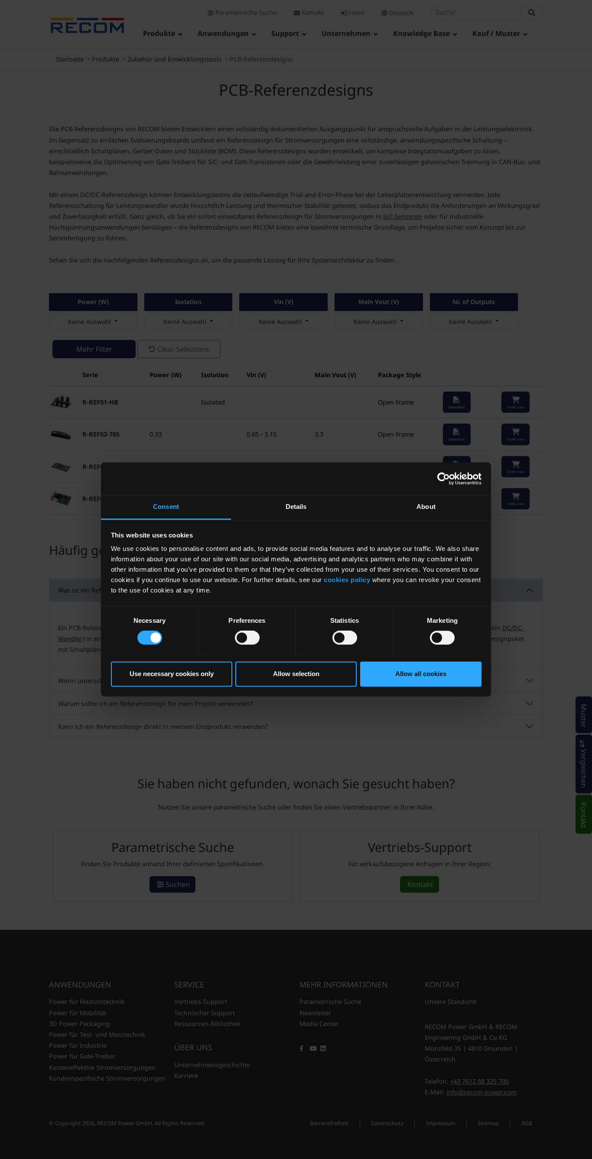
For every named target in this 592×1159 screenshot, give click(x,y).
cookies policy (347, 579)
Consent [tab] (166, 506)
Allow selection (296, 673)
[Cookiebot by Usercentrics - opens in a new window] (443, 478)
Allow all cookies (420, 673)
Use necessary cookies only (172, 673)
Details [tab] (296, 506)
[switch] (247, 638)
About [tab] (426, 506)
